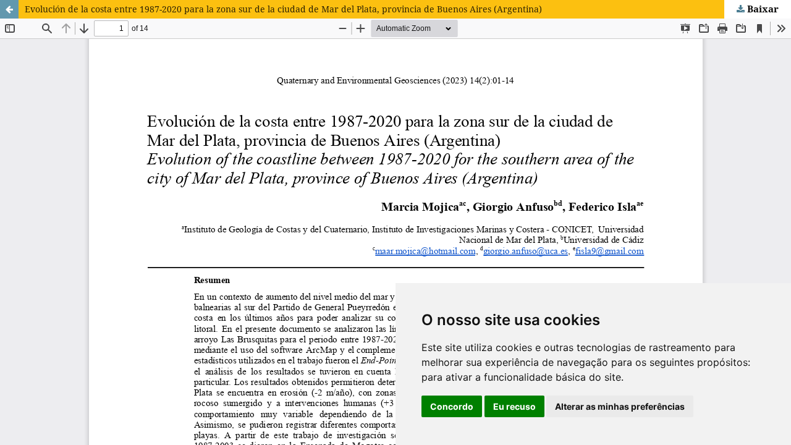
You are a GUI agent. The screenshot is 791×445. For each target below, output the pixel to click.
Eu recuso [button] (514, 406)
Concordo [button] (451, 406)
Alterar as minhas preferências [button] (620, 406)
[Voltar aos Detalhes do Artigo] (9, 9)
